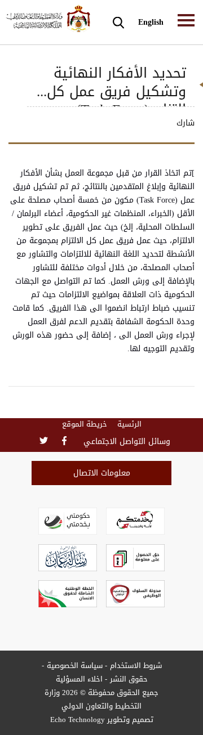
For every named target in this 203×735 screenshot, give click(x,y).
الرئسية (129, 424)
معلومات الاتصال (101, 473)
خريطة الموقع (84, 424)
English (151, 22)
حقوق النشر (129, 679)
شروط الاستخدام (136, 665)
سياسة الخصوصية (75, 665)
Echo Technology (77, 719)
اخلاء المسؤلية (79, 679)
